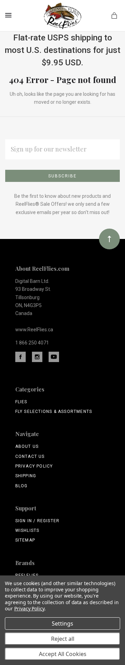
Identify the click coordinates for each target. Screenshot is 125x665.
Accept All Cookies (62, 654)
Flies (21, 401)
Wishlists (27, 530)
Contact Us (30, 456)
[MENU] (9, 15)
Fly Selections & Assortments (53, 411)
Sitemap (25, 540)
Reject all (62, 639)
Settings (62, 623)
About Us (27, 446)
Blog (21, 485)
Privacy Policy (34, 466)
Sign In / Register (37, 520)
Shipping (25, 475)
